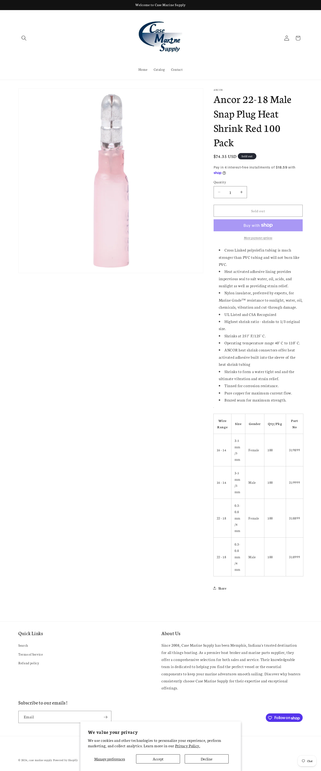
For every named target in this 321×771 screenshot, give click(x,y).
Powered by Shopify (65, 760)
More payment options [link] (258, 238)
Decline (206, 758)
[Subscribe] (105, 717)
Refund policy (28, 663)
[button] (24, 38)
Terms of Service (30, 654)
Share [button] (222, 588)
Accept (158, 758)
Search (23, 645)
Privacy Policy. (187, 745)
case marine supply (40, 760)
